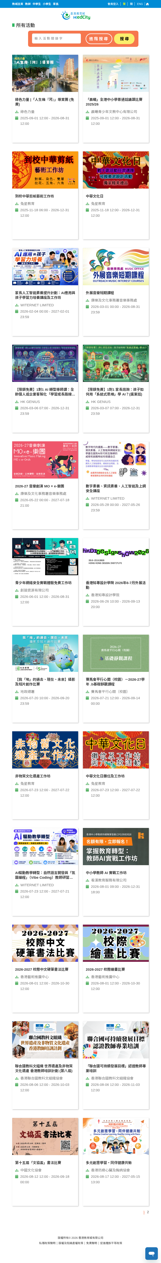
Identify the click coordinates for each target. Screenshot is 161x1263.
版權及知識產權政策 (71, 1243)
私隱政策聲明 (47, 1243)
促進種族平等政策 (111, 1243)
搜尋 (125, 39)
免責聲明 (91, 1243)
